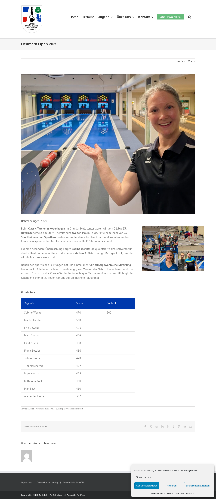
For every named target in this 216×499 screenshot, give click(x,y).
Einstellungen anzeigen (198, 485)
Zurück (181, 61)
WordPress (81, 495)
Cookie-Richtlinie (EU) (73, 482)
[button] (189, 17)
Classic (59, 409)
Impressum (190, 493)
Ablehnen (171, 485)
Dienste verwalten (143, 477)
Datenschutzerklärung (175, 493)
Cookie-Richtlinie (158, 493)
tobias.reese (29, 409)
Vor (190, 61)
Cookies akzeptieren (146, 485)
